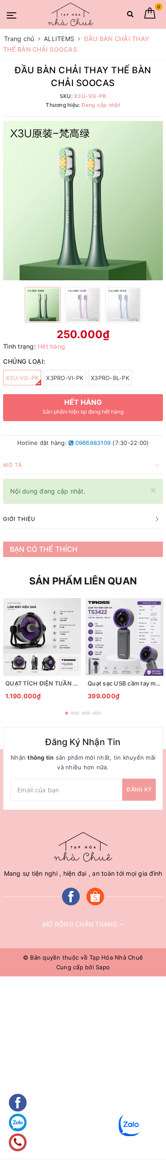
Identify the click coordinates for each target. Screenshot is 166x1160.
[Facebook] (71, 896)
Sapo (103, 967)
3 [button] (85, 713)
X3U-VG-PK (22, 377)
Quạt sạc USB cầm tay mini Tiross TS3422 (124, 683)
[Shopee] (95, 896)
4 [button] (97, 713)
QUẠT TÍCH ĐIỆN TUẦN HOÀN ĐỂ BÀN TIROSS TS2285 (42, 683)
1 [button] (66, 713)
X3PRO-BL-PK (110, 377)
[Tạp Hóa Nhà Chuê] (70, 14)
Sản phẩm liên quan (83, 581)
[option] (83, 200)
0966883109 (92, 442)
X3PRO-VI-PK (64, 377)
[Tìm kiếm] (130, 15)
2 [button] (74, 713)
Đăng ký (139, 789)
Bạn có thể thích (44, 549)
